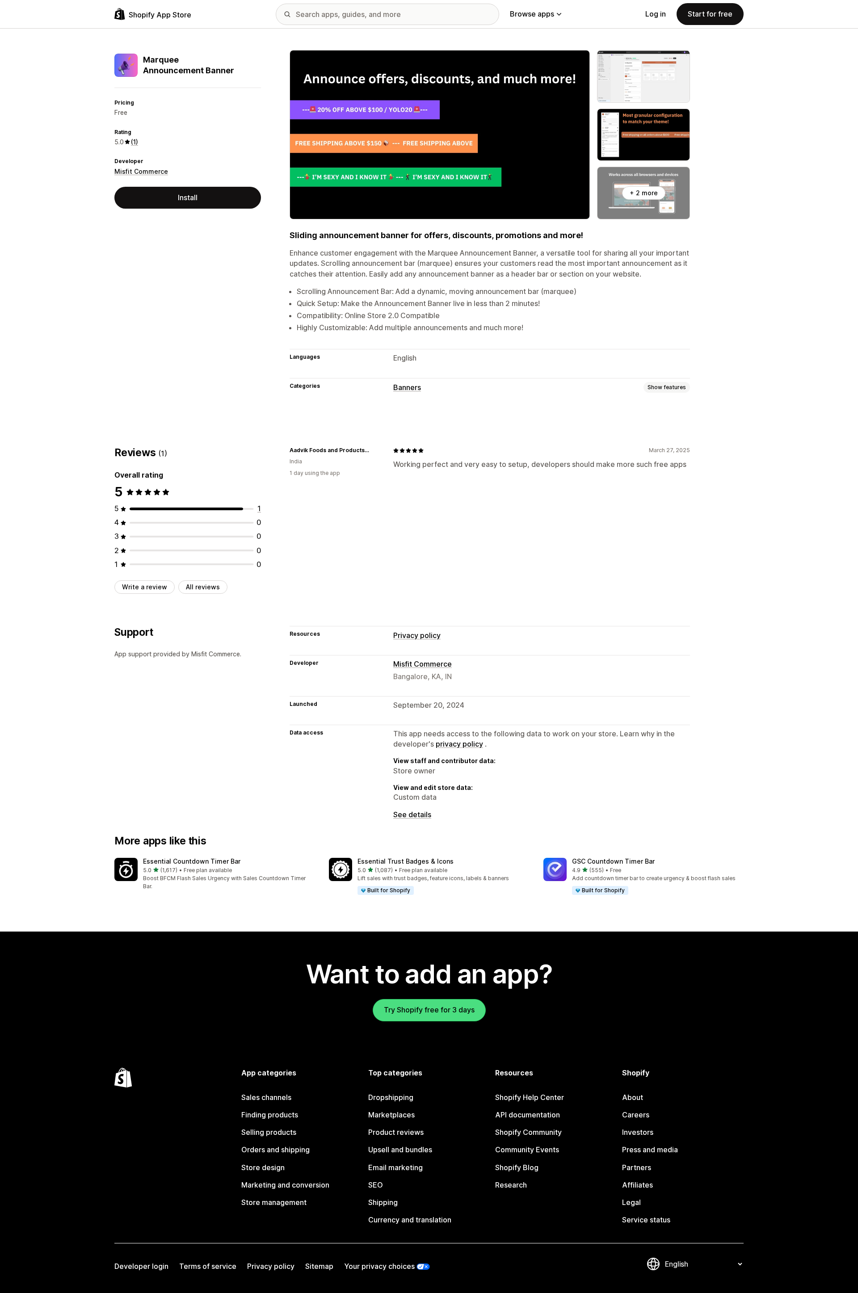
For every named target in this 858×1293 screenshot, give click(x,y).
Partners (636, 1167)
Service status (646, 1219)
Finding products (269, 1114)
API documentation (527, 1114)
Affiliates (637, 1184)
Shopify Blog (516, 1167)
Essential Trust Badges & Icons (406, 861)
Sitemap (319, 1266)
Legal (631, 1202)
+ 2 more (644, 193)
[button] (214, 874)
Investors (637, 1132)
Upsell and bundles (400, 1149)
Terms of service (207, 1266)
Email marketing (395, 1167)
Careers (635, 1114)
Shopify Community (528, 1132)
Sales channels (266, 1097)
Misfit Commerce (141, 171)
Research (511, 1184)
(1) (134, 142)
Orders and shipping (275, 1149)
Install (188, 197)
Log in (655, 13)
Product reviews (396, 1132)
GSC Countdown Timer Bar (613, 861)
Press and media (650, 1149)
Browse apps (532, 13)
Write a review (144, 587)
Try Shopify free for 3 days (429, 1009)
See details (412, 814)
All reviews (203, 587)
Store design (263, 1167)
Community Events (527, 1149)
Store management (274, 1202)
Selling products (268, 1132)
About (632, 1097)
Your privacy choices (379, 1266)
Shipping (383, 1202)
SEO (375, 1184)
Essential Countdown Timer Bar (191, 861)
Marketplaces (391, 1114)
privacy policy (459, 743)
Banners (407, 387)
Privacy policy (417, 635)
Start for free (710, 13)
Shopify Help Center (529, 1097)
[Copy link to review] (375, 450)
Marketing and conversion (285, 1184)
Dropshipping (390, 1097)
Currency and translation (409, 1219)
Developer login (141, 1266)
